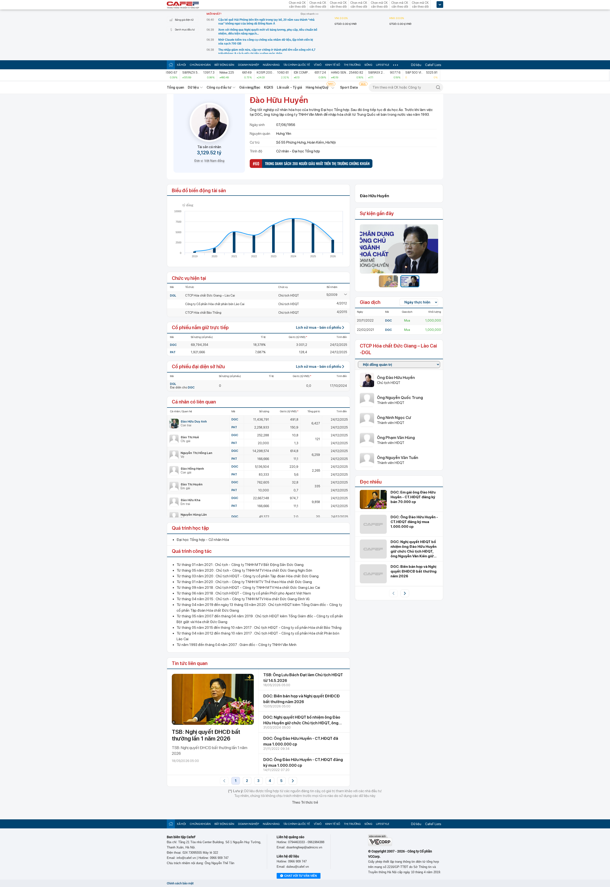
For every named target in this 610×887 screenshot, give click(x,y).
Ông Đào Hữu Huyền (396, 377)
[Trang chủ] (171, 64)
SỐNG (368, 64)
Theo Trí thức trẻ (305, 802)
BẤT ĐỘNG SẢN (224, 64)
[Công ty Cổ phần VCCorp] (380, 845)
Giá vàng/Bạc (249, 87)
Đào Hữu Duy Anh (194, 421)
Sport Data (349, 87)
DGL (173, 295)
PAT (173, 352)
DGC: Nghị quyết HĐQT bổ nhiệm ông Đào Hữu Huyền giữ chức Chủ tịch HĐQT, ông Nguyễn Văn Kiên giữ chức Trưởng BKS (301, 723)
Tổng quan (175, 87)
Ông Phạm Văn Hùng (396, 437)
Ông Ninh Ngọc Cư (394, 417)
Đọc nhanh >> (310, 13)
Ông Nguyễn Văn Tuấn (397, 457)
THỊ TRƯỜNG (352, 64)
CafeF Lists (433, 65)
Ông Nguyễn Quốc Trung (400, 397)
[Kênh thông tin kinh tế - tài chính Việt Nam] (183, 5)
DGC (173, 345)
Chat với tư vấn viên (300, 875)
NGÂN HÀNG (271, 64)
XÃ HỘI (181, 64)
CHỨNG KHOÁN (200, 64)
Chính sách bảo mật (180, 883)
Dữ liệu (416, 65)
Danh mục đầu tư (185, 29)
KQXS (268, 87)
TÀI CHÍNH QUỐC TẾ (296, 64)
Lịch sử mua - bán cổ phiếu (318, 327)
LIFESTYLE (382, 64)
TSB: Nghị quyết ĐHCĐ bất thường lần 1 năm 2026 (206, 735)
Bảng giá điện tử (184, 19)
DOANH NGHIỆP (248, 64)
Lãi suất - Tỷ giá (289, 87)
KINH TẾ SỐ (332, 64)
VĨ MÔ (317, 64)
